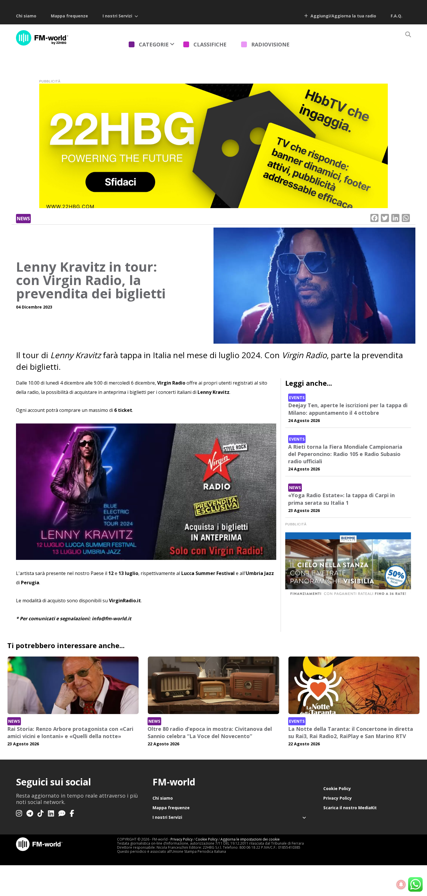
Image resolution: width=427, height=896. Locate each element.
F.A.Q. (396, 16)
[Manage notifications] (401, 884)
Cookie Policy (337, 788)
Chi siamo (26, 16)
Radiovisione (270, 44)
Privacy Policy (337, 798)
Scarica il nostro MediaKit (350, 807)
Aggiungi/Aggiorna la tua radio (342, 16)
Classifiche (210, 44)
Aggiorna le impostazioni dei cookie (250, 839)
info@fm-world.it (111, 618)
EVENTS (297, 397)
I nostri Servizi (117, 16)
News (23, 218)
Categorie (154, 44)
